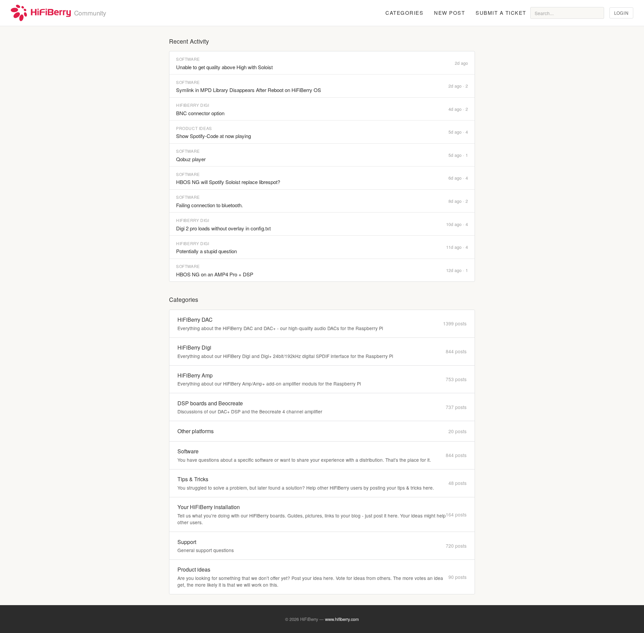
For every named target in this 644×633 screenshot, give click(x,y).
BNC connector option (200, 113)
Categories (404, 12)
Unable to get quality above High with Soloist (224, 67)
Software (188, 59)
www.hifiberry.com (342, 619)
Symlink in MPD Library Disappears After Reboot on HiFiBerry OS (248, 89)
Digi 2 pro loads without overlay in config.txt (223, 228)
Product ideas (194, 128)
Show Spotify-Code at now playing (213, 135)
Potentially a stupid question (206, 251)
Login (621, 13)
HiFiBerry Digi (192, 105)
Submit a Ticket (501, 12)
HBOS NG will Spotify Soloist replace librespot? (228, 181)
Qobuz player (191, 159)
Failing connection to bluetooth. (209, 205)
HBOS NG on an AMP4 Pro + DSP (214, 274)
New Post (449, 12)
